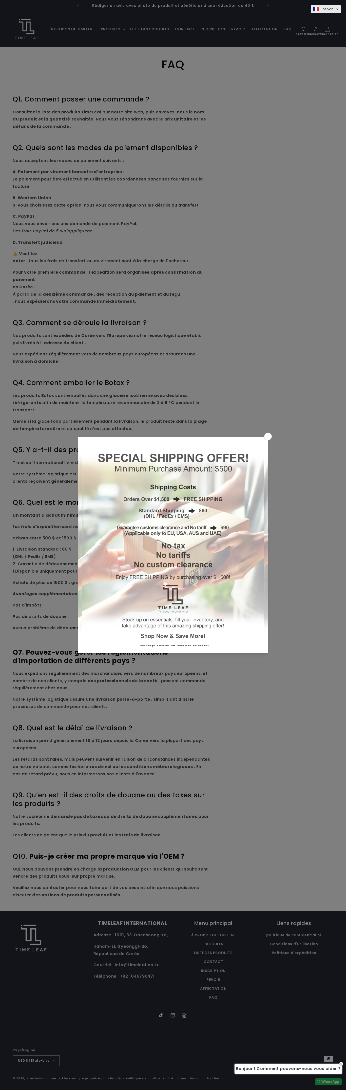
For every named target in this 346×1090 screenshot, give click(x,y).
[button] (326, 9)
